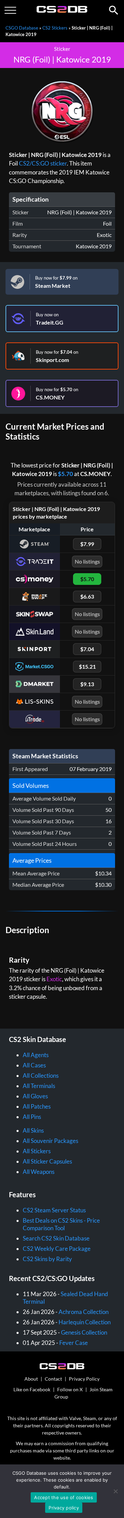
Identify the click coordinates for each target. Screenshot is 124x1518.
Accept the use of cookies (63, 1497)
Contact (53, 1379)
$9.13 (87, 684)
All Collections (41, 1075)
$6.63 (87, 596)
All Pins (32, 1116)
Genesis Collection (84, 1332)
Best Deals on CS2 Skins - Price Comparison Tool (61, 1224)
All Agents (36, 1054)
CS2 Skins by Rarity (47, 1258)
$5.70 (65, 473)
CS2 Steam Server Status (54, 1210)
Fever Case (73, 1342)
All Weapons (38, 1171)
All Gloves (35, 1096)
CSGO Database (22, 28)
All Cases (34, 1065)
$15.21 (87, 666)
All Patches (37, 1106)
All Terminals (39, 1085)
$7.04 (87, 649)
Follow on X (70, 1389)
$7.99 (87, 544)
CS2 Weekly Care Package (57, 1248)
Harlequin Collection (85, 1322)
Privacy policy (64, 1507)
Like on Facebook (31, 1389)
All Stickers (37, 1151)
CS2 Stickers (55, 28)
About (31, 1379)
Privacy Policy (84, 1379)
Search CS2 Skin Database (56, 1238)
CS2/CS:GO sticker (43, 163)
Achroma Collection (83, 1311)
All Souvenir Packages (50, 1140)
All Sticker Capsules (47, 1161)
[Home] (62, 11)
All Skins (33, 1130)
